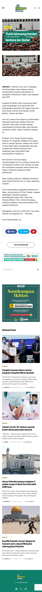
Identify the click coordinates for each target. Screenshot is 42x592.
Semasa (8, 27)
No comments (30, 387)
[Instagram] (25, 589)
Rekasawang (23, 582)
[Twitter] (21, 589)
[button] (3, 8)
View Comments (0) (21, 245)
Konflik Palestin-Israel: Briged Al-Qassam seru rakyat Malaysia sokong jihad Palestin (19, 544)
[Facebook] (16, 589)
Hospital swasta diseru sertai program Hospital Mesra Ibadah (18, 371)
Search (38, 269)
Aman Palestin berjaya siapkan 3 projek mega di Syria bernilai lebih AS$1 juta (19, 484)
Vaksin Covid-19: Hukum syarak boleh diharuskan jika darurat (18, 428)
